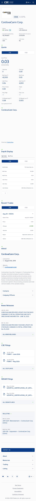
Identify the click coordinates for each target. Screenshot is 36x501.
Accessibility (18, 491)
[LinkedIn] (7, 476)
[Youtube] (3, 476)
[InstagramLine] (17, 476)
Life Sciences (23, 30)
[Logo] (9, 2)
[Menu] (2, 2)
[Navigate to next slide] (5, 193)
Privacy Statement (18, 488)
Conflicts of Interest (18, 494)
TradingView (10, 142)
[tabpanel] (18, 177)
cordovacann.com (10, 267)
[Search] (34, 2)
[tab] (4, 155)
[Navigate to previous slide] (2, 193)
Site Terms (18, 485)
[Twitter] (12, 476)
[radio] (10, 52)
